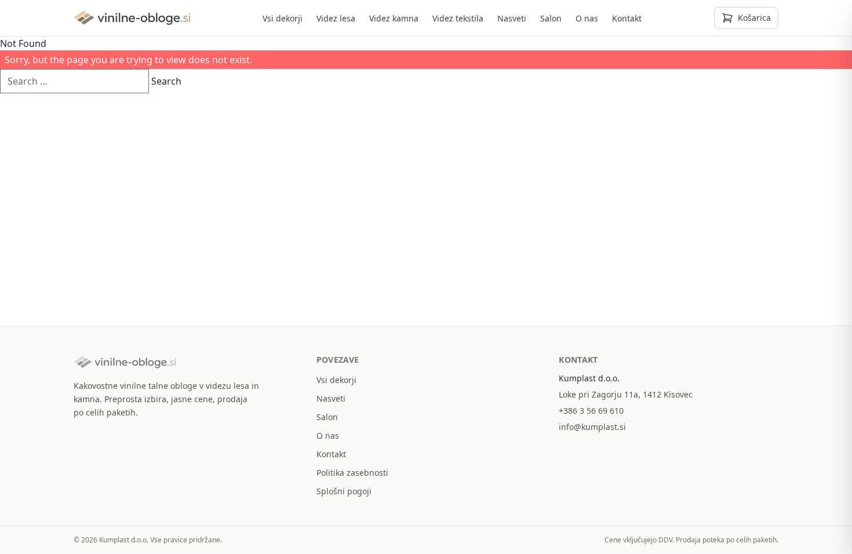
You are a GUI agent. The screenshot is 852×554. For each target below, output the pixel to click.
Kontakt (627, 18)
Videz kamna (393, 18)
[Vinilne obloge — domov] (132, 18)
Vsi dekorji (283, 18)
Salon (551, 18)
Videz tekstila (457, 18)
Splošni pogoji (344, 491)
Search (166, 81)
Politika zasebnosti (352, 472)
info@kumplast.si (592, 426)
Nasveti (511, 18)
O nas (587, 18)
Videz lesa (335, 18)
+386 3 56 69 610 (591, 410)
